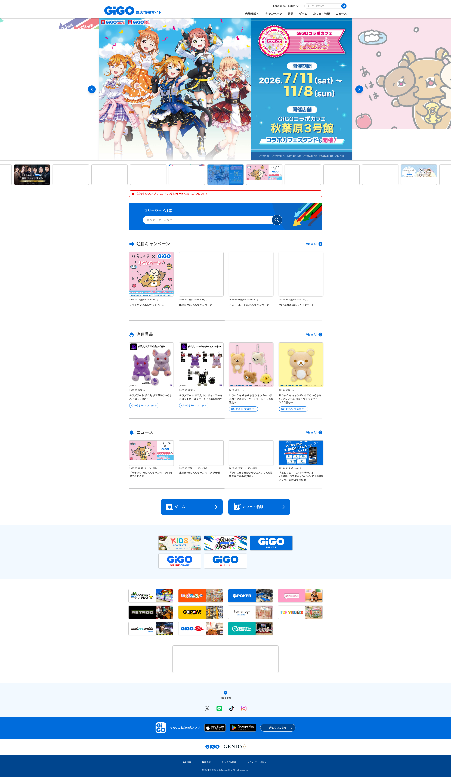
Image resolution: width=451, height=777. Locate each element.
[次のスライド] (359, 89)
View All (311, 244)
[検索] (344, 6)
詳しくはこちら (277, 727)
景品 (290, 14)
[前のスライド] (92, 89)
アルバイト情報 (228, 762)
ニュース (341, 14)
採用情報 (206, 762)
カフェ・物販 (321, 14)
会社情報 (187, 762)
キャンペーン (273, 14)
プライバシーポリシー (257, 762)
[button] (32, 175)
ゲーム (303, 14)
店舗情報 (250, 14)
